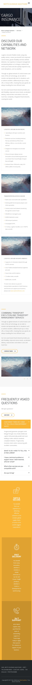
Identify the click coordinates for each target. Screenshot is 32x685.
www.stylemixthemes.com (17, 291)
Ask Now (6, 415)
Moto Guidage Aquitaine (15, 4)
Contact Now (8, 351)
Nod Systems (23, 680)
